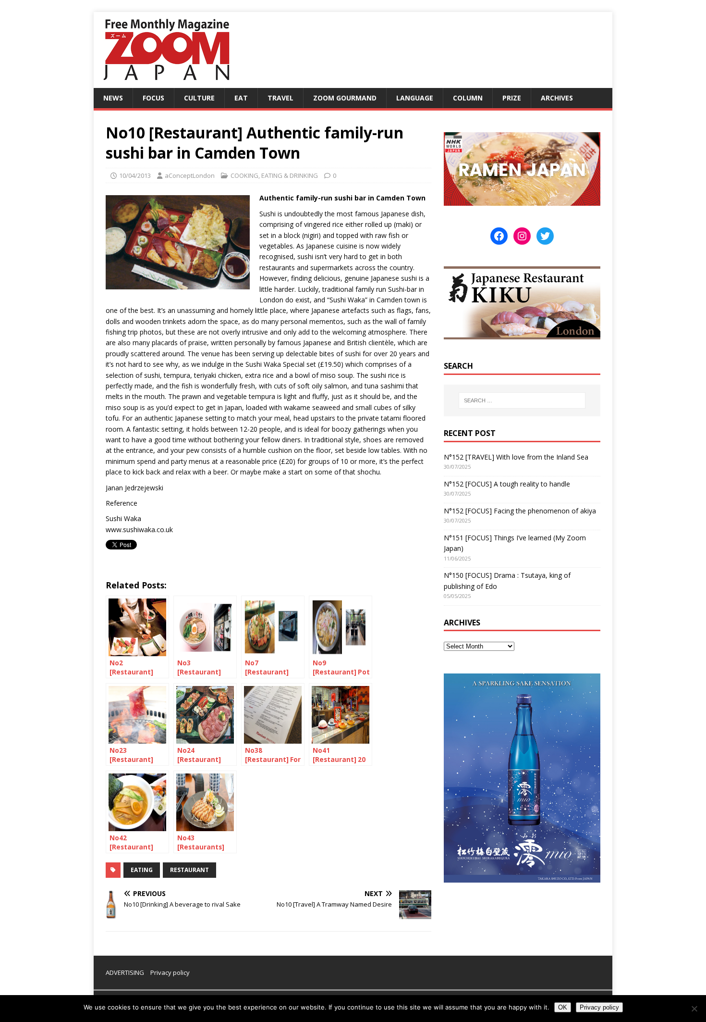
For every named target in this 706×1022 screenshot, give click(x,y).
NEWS (113, 97)
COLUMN (468, 97)
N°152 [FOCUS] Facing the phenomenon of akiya (520, 510)
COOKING (244, 175)
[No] (694, 1008)
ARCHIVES (557, 97)
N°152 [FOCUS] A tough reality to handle (507, 483)
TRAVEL (280, 97)
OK (562, 1007)
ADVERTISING (125, 972)
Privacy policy (170, 972)
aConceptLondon (190, 175)
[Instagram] (522, 236)
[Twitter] (545, 236)
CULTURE (199, 97)
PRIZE (511, 97)
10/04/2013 (135, 175)
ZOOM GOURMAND (345, 97)
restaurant (189, 870)
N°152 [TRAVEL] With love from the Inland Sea (516, 456)
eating (142, 870)
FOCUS (153, 97)
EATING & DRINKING (289, 175)
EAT (241, 97)
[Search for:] (522, 400)
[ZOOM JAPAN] (166, 82)
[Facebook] (499, 236)
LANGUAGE (414, 97)
